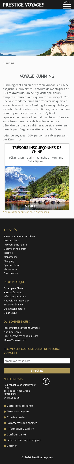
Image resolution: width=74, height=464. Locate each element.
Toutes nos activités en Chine (19, 236)
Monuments (10, 257)
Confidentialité (16, 434)
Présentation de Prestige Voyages (22, 327)
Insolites (8, 252)
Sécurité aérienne (13, 304)
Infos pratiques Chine (15, 296)
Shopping (9, 261)
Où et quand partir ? (14, 308)
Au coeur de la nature (15, 244)
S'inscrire (37, 370)
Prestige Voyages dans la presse (21, 336)
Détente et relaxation (15, 248)
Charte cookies (16, 417)
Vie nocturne (10, 269)
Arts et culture (11, 240)
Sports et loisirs (12, 265)
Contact (12, 446)
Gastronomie (11, 273)
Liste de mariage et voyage (24, 440)
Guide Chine (10, 312)
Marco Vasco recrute (15, 340)
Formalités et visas (14, 292)
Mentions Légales (18, 411)
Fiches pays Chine (13, 288)
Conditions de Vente (20, 405)
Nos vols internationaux (16, 300)
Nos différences (12, 332)
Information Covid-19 (20, 428)
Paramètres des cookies (22, 423)
